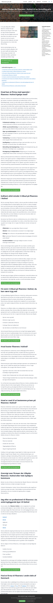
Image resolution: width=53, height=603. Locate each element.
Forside (25, 1)
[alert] (26, 598)
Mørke (4, 527)
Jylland (30, 1)
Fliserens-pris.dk (6, 1)
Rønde (4, 519)
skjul (14, 67)
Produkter (44, 1)
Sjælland (39, 1)
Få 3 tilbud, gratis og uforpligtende (26, 15)
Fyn (34, 1)
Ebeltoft (5, 517)
